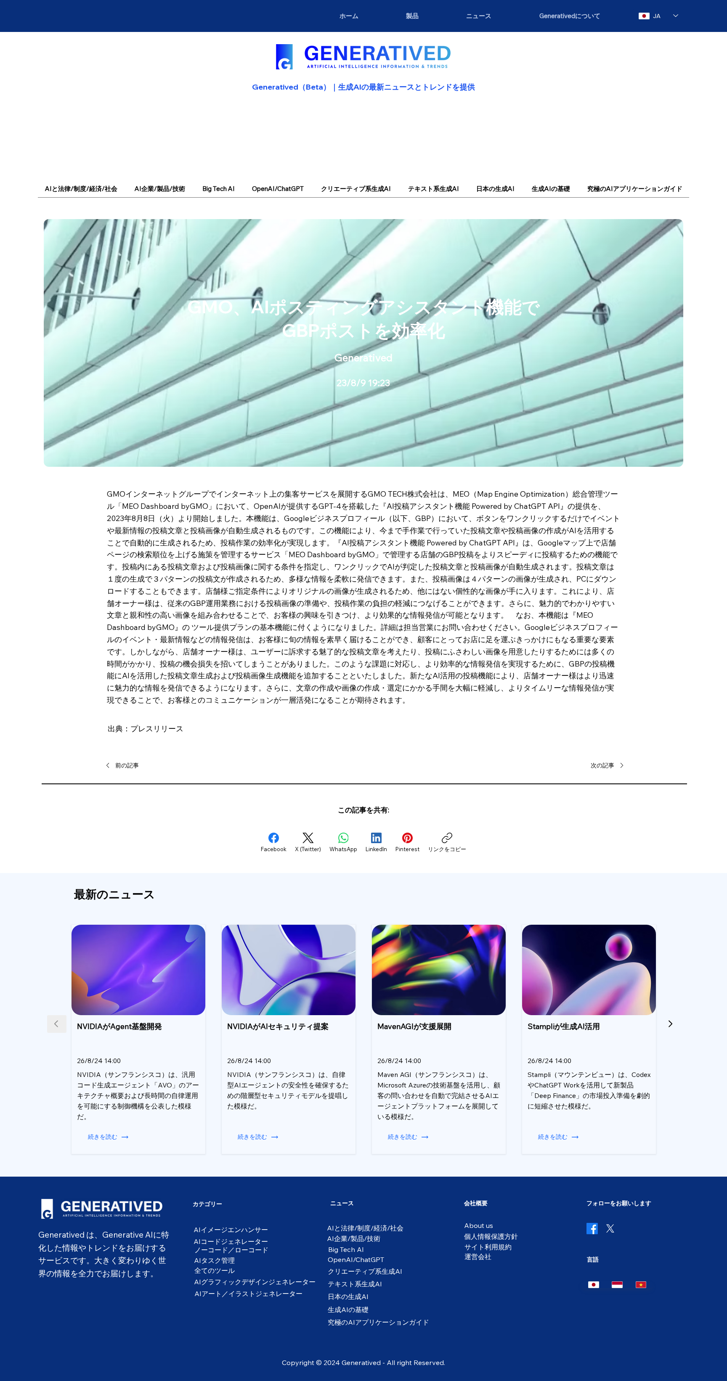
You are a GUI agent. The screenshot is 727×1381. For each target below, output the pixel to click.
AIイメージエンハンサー (231, 1229)
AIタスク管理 (214, 1260)
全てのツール (214, 1270)
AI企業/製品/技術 (353, 1238)
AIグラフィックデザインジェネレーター (255, 1282)
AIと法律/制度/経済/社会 (365, 1228)
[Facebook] (592, 1228)
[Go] (670, 1024)
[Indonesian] (617, 1284)
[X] (610, 1228)
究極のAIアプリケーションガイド (378, 1322)
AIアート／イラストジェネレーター (248, 1293)
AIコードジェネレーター (231, 1241)
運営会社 (477, 1256)
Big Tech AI (346, 1249)
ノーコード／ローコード (231, 1250)
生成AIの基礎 (348, 1309)
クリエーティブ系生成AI (365, 1271)
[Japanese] (593, 1284)
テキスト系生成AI (355, 1284)
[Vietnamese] (641, 1284)
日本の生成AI (348, 1296)
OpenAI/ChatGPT (356, 1259)
